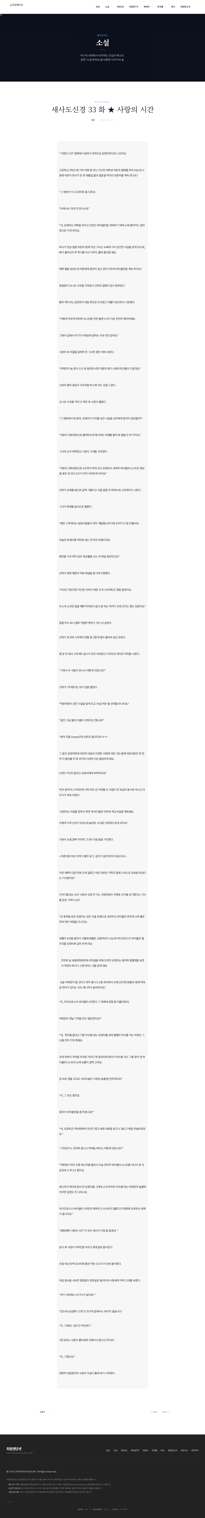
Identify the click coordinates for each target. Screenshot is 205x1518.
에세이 (147, 6)
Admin (9, 1502)
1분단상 (120, 6)
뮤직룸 (160, 6)
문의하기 (195, 1450)
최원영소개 (185, 6)
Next (166, 1412)
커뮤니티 (184, 1450)
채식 (173, 6)
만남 (98, 6)
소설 (107, 6)
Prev (154, 1412)
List (42, 1412)
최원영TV (133, 6)
